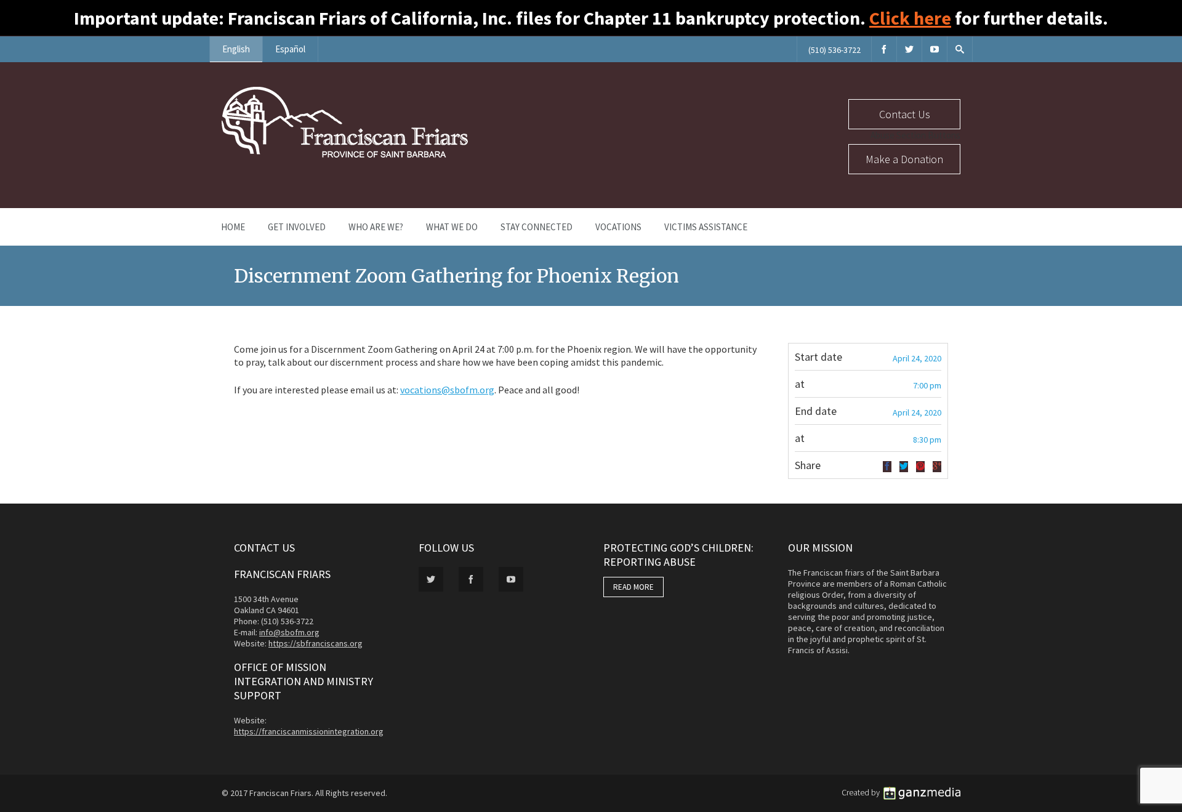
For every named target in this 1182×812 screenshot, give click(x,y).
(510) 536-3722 (834, 49)
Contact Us (904, 114)
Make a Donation (904, 159)
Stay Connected (537, 227)
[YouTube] (934, 49)
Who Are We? (375, 227)
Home (233, 227)
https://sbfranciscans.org (315, 643)
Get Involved (297, 227)
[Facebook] (884, 49)
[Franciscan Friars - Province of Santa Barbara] (345, 154)
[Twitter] (909, 49)
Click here (910, 18)
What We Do (452, 227)
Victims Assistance (705, 227)
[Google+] (937, 466)
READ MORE (633, 587)
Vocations (618, 227)
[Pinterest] (920, 466)
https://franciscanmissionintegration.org (309, 731)
